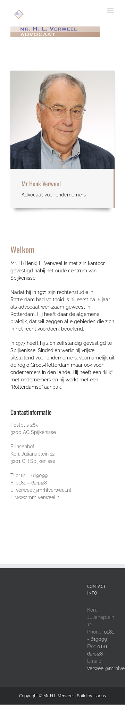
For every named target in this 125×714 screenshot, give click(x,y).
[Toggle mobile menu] (111, 10)
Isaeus (99, 695)
